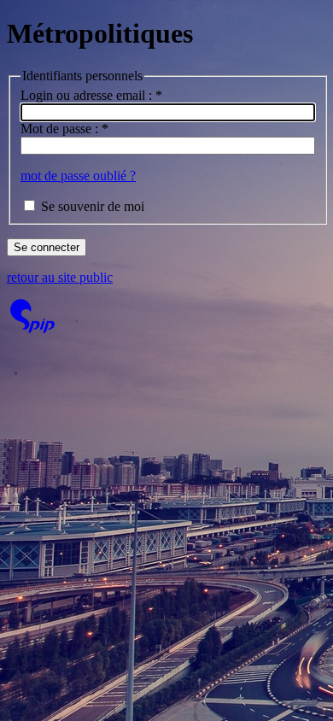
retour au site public (60, 277)
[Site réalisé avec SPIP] (32, 328)
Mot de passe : (64, 128)
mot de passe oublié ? (78, 175)
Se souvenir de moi (92, 206)
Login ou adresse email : (91, 95)
